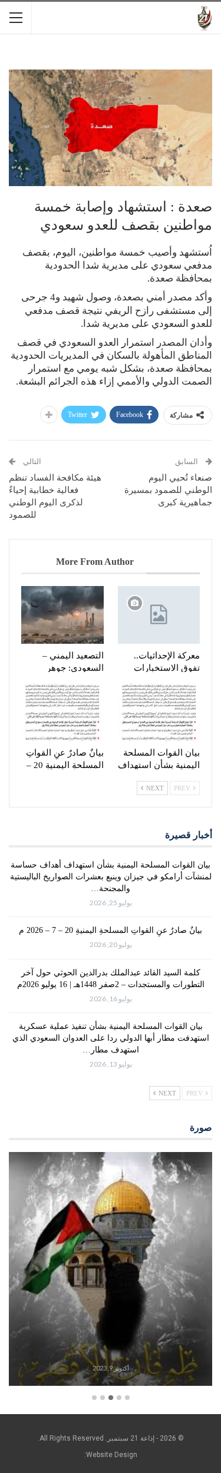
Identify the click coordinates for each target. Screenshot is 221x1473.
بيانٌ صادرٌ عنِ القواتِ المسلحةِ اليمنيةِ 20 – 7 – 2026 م (110, 930)
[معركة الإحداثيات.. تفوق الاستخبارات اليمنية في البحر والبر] (159, 615)
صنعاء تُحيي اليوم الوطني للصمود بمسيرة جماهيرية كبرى (168, 490)
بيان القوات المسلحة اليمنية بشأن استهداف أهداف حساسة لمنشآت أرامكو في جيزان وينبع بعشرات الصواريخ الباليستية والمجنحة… (111, 876)
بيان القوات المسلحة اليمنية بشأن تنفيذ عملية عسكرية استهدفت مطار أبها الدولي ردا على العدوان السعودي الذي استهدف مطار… (110, 1038)
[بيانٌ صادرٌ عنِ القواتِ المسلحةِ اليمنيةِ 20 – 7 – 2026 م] (62, 713)
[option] (110, 1270)
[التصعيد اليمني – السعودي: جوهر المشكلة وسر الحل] (62, 615)
